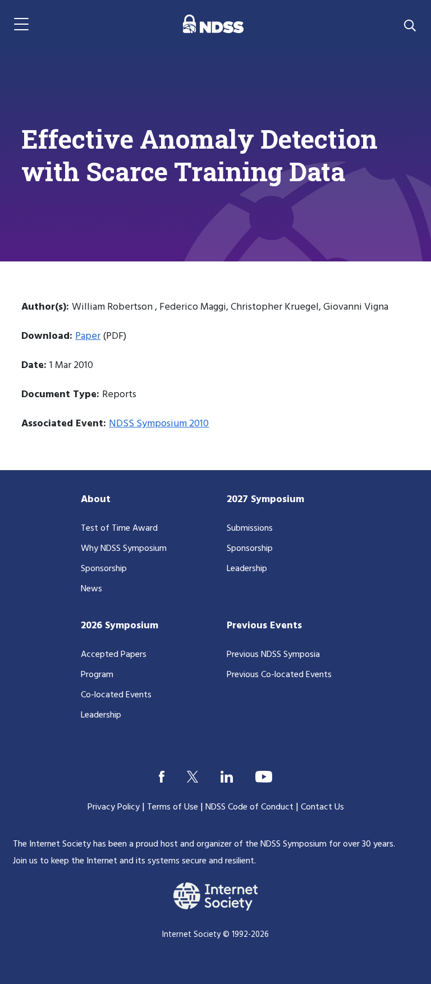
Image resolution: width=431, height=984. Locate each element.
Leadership (247, 569)
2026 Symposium (119, 626)
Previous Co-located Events (279, 675)
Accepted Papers (113, 654)
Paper (87, 336)
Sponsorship (104, 569)
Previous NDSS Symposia (273, 654)
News (91, 589)
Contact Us (322, 807)
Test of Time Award (119, 528)
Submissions (250, 528)
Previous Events (264, 626)
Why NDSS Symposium (124, 548)
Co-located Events (116, 695)
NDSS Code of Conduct (249, 807)
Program (97, 675)
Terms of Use (172, 807)
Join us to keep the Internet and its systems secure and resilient (133, 861)
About (96, 499)
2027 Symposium (265, 499)
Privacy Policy (114, 807)
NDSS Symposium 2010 (159, 424)
